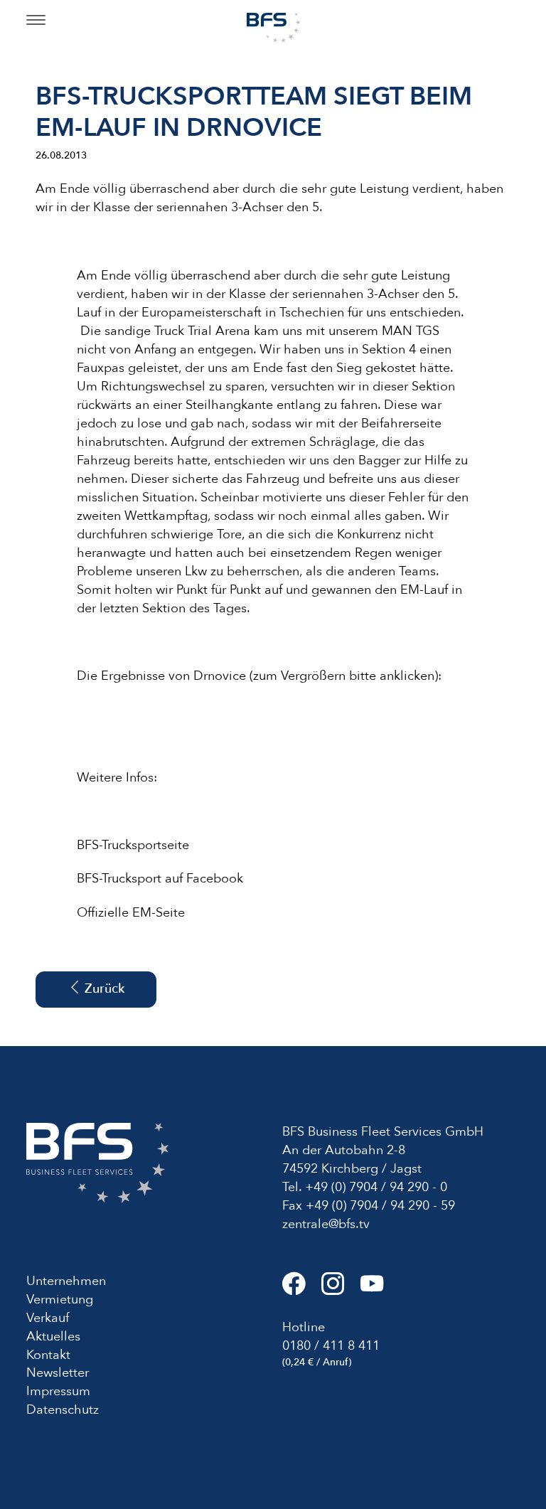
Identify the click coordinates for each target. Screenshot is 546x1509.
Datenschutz (62, 1410)
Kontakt (48, 1355)
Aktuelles (53, 1336)
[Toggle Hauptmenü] (36, 21)
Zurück (102, 989)
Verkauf (47, 1318)
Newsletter (57, 1373)
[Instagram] (340, 1290)
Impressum (58, 1391)
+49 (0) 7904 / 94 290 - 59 (380, 1206)
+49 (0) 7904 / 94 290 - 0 (376, 1187)
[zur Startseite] (273, 27)
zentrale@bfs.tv (326, 1224)
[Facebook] (301, 1290)
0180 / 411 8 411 (331, 1346)
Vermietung (59, 1299)
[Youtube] (378, 1290)
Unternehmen (66, 1281)
